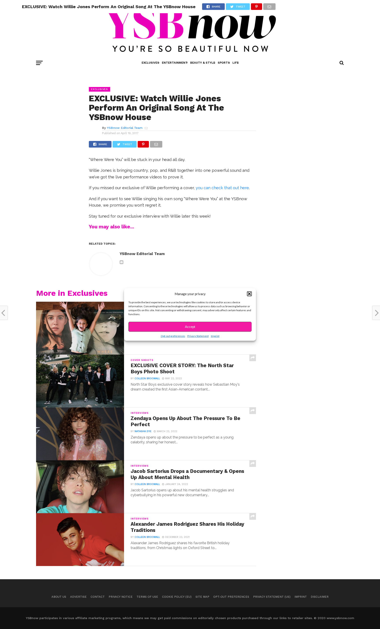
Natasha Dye (143, 431)
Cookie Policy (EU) (177, 596)
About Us (58, 596)
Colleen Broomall (147, 378)
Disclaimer (320, 596)
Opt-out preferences (173, 336)
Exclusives (150, 62)
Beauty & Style (202, 62)
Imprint (215, 336)
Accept (190, 327)
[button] (249, 294)
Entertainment (175, 62)
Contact (98, 596)
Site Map (202, 596)
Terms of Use (147, 596)
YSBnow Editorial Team (124, 128)
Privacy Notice (121, 596)
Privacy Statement (198, 336)
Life (235, 62)
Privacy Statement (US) (271, 596)
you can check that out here (222, 187)
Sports (224, 62)
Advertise (78, 596)
